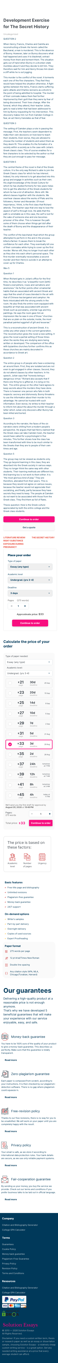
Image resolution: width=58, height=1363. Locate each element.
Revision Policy (9, 1268)
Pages (11, 600)
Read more (11, 1060)
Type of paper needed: (16, 656)
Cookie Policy (9, 1249)
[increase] (25, 606)
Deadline (12, 587)
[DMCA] (11, 1313)
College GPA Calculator (13, 1229)
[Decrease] (31, 814)
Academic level (15, 574)
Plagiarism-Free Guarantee (15, 1258)
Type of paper (15, 561)
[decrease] (12, 606)
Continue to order (29, 519)
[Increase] (49, 814)
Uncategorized (10, 34)
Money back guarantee (13, 1254)
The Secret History (43, 537)
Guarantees (8, 1244)
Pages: (8, 812)
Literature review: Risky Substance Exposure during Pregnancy (14, 542)
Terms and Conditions (13, 1273)
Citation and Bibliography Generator (20, 1225)
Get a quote (29, 527)
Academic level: (15, 667)
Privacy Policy (9, 1263)
